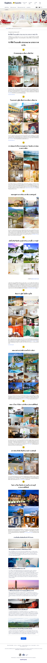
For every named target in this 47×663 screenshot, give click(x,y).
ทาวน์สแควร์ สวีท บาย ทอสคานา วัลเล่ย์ (30, 187)
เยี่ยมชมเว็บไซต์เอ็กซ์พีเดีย (10, 645)
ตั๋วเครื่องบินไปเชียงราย (11, 140)
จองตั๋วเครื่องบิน (19, 645)
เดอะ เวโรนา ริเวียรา (29, 444)
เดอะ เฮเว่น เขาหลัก (25, 398)
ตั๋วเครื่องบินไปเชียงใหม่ (11, 94)
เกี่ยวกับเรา (38, 645)
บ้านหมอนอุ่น (10, 92)
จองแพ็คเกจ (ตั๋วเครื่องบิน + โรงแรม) (26, 645)
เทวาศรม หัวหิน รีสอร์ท (23, 479)
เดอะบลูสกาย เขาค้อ (35, 234)
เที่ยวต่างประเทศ (13, 7)
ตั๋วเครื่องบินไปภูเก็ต (11, 344)
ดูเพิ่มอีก (23, 638)
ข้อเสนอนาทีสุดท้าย (33, 645)
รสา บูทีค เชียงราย (11, 138)
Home (7, 28)
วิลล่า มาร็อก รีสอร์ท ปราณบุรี (28, 532)
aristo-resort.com (35, 278)
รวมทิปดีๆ (6, 9)
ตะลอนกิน (28, 7)
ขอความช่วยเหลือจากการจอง (23, 646)
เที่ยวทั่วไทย (6, 7)
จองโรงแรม (15, 645)
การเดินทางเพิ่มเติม (24, 3)
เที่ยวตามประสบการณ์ (21, 7)
